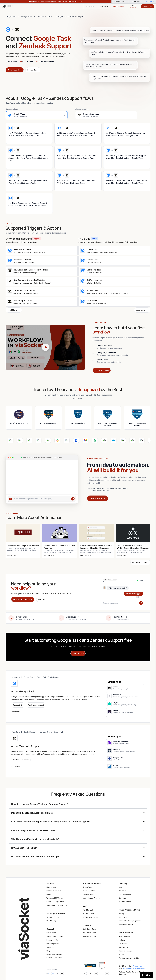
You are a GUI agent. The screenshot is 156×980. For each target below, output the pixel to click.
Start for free (78, 653)
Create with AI (96, 498)
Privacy (135, 966)
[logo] (9, 6)
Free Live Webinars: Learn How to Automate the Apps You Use (53, 2)
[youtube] (101, 973)
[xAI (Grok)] (62, 973)
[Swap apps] (71, 115)
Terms (141, 966)
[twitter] (96, 973)
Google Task (26, 16)
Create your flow (15, 70)
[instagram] (85, 973)
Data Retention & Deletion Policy (133, 969)
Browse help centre (21, 599)
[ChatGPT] (48, 973)
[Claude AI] (53, 973)
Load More (12, 310)
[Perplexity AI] (57, 973)
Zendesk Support (44, 16)
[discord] (107, 973)
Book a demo (32, 70)
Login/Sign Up (147, 6)
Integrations (11, 16)
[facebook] (90, 973)
